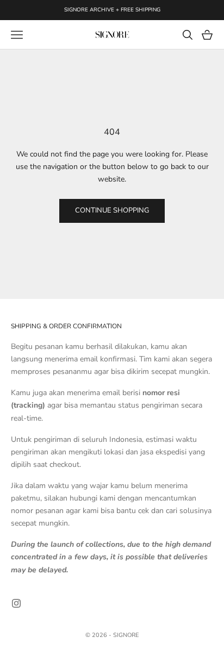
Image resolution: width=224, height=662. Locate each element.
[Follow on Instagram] (16, 603)
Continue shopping (112, 210)
